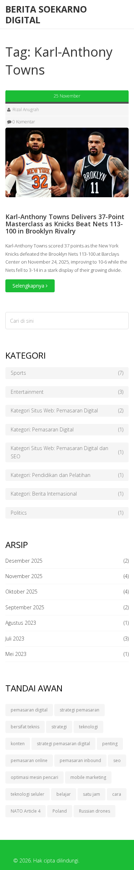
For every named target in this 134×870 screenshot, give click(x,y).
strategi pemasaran (79, 710)
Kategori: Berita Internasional (67, 493)
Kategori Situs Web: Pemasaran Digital (67, 410)
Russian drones (94, 811)
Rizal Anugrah (26, 110)
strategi (59, 727)
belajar (63, 794)
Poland (60, 811)
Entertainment (67, 391)
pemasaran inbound (80, 760)
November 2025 (24, 576)
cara (116, 794)
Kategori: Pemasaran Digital (67, 429)
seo (117, 760)
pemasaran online (29, 760)
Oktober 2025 (21, 591)
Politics (67, 512)
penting (110, 744)
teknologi (88, 727)
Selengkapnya (29, 285)
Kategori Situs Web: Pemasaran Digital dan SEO (67, 452)
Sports (67, 372)
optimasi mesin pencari (34, 777)
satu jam (91, 794)
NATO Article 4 (25, 811)
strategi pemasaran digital (63, 744)
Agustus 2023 (20, 622)
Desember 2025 (24, 560)
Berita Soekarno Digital (46, 14)
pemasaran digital (29, 710)
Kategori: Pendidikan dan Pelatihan (67, 475)
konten (18, 744)
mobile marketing (88, 777)
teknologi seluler (27, 794)
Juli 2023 (14, 638)
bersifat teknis (25, 727)
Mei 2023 (15, 654)
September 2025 (24, 607)
